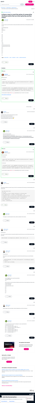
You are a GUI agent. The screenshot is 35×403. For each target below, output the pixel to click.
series (17, 57)
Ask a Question (29, 4)
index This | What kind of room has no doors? (10, 380)
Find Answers (3, 7)
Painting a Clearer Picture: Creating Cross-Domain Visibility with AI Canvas (15, 369)
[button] (33, 12)
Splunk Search (14, 7)
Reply (31, 64)
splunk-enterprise (22, 57)
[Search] (22, 4)
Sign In (30, 1)
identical (13, 57)
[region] (13, 400)
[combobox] (12, 4)
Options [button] (32, 8)
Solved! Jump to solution (7, 12)
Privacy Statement (4, 401)
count (10, 57)
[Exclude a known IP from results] (34, 106)
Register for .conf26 (9, 349)
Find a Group (9, 361)
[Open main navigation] (33, 1)
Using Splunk (8, 7)
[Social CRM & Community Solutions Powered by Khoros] (32, 390)
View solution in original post (6, 94)
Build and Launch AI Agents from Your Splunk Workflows (12, 375)
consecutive (6, 57)
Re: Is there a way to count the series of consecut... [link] (10, 8)
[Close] (25, 398)
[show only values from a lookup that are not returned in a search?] (32, 106)
